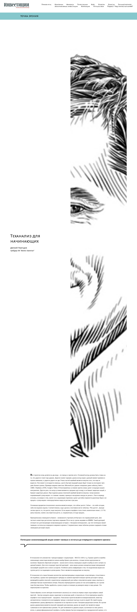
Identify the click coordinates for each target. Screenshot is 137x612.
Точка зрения (82, 4)
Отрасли (101, 4)
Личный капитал (124, 4)
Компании (59, 4)
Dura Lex (111, 4)
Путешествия (98, 6)
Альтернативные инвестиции (66, 6)
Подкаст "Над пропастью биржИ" (120, 6)
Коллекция (85, 6)
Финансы (70, 4)
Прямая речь (46, 4)
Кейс (93, 4)
